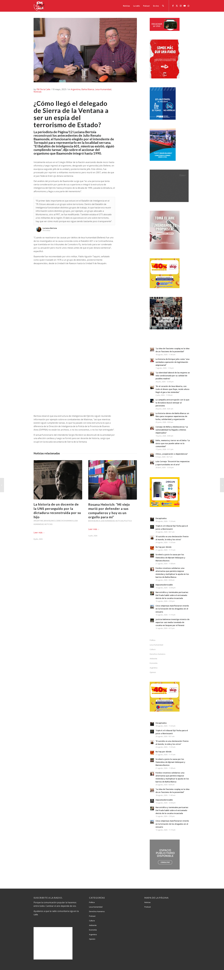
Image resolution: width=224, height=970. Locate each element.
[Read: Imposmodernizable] (152, 585)
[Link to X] (177, 6)
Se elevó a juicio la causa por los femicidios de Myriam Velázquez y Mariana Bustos (170, 557)
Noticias (37, 91)
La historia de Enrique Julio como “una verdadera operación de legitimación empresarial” (172, 362)
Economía (153, 663)
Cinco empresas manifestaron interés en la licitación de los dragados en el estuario (172, 608)
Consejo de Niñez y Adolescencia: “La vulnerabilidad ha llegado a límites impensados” (172, 430)
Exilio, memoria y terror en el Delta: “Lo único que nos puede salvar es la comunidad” (173, 443)
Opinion (153, 672)
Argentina (75, 89)
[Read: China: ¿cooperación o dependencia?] (152, 455)
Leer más (38, 532)
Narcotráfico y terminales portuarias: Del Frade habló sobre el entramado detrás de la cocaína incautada (172, 595)
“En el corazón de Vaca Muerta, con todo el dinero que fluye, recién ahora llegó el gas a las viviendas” (172, 389)
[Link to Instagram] (181, 6)
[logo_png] (39, 6)
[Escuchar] (165, 30)
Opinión (92, 939)
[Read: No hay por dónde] (152, 548)
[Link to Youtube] (185, 6)
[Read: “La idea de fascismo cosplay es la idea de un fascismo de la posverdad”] (152, 349)
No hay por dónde (163, 547)
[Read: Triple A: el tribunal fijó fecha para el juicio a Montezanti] (152, 527)
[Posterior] (112, 199)
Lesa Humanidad (103, 89)
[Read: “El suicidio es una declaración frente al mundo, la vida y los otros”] (152, 537)
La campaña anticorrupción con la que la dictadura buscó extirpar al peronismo (172, 402)
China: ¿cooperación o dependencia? (172, 454)
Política (128, 521)
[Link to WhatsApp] (188, 6)
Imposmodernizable (164, 584)
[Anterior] (106, 199)
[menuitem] (126, 6)
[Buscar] (163, 6)
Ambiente (153, 658)
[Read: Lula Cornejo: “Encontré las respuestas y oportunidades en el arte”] (152, 462)
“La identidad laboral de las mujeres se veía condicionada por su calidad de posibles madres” (173, 375)
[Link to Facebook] (173, 6)
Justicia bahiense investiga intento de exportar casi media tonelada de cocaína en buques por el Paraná (172, 622)
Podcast (92, 916)
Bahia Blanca (87, 89)
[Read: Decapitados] (152, 519)
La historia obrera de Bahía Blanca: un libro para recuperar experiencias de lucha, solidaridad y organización (172, 416)
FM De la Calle (43, 89)
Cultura (152, 649)
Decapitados (161, 518)
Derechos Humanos (65, 521)
